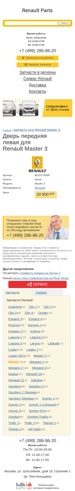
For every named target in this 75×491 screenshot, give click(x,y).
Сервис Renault (37, 78)
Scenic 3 (14, 411)
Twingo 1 (49, 423)
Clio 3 (12, 313)
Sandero (14, 386)
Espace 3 (15, 319)
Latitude (53, 343)
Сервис (41, 292)
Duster (43, 313)
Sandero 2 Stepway (22, 392)
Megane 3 (39, 368)
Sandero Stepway (21, 398)
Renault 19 (34, 374)
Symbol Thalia (37, 417)
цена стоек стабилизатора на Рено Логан (41, 278)
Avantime (15, 307)
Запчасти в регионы (37, 72)
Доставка (37, 85)
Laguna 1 (15, 337)
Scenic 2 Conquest (42, 405)
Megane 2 (15, 368)
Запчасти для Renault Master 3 (36, 130)
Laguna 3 (15, 343)
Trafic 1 (13, 423)
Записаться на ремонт (39, 58)
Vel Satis (34, 429)
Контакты (37, 91)
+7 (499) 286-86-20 (37, 50)
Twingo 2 (14, 429)
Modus (13, 374)
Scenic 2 (14, 405)
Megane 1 (36, 362)
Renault (40, 188)
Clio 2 (48, 307)
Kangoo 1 (35, 325)
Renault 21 (16, 380)
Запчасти (12, 292)
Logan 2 (32, 349)
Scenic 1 (48, 398)
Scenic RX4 (37, 411)
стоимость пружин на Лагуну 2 (39, 273)
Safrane (36, 380)
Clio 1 (33, 307)
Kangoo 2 (15, 331)
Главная (7, 130)
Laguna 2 (37, 337)
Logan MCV (17, 356)
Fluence (14, 325)
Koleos (35, 331)
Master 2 (39, 356)
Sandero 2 (36, 386)
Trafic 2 (29, 423)
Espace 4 (35, 319)
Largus (35, 343)
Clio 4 (29, 313)
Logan (12, 349)
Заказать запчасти (39, 64)
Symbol (13, 417)
